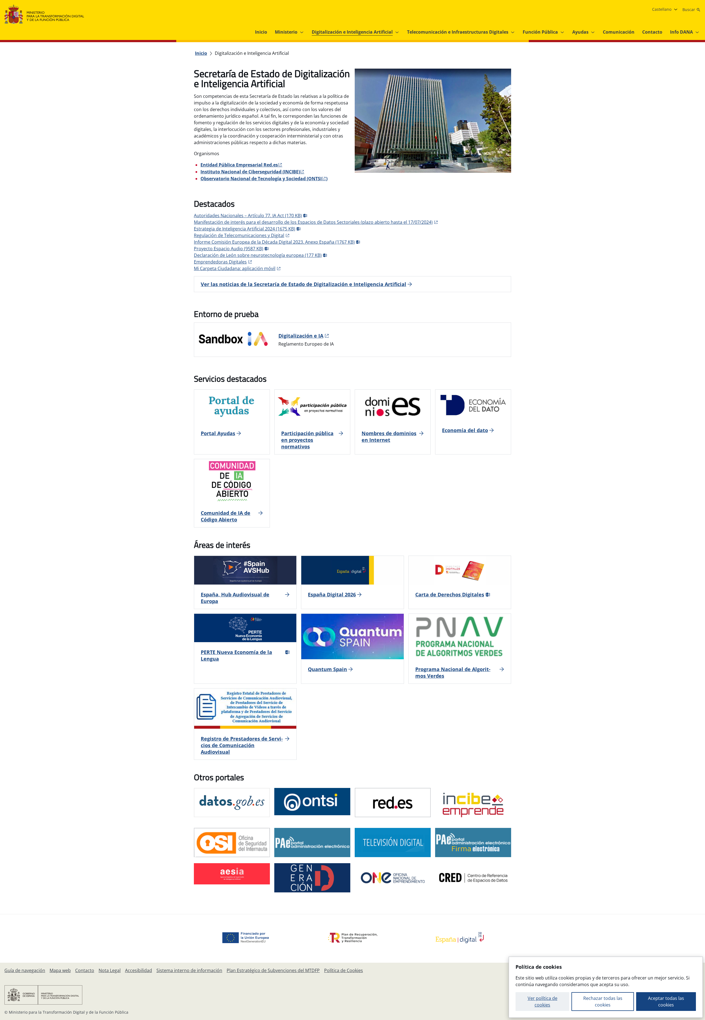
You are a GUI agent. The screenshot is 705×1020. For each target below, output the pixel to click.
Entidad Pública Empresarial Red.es (239, 165)
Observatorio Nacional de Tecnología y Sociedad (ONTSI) (263, 179)
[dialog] (606, 987)
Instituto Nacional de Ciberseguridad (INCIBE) (250, 172)
